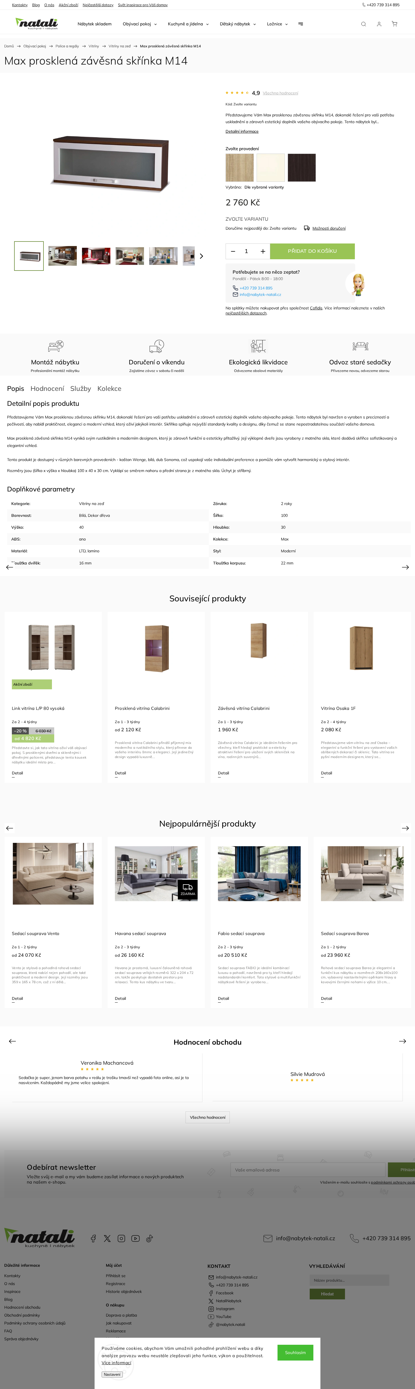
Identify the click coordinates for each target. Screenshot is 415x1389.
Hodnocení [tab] (47, 388)
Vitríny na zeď (91, 503)
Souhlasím (295, 1352)
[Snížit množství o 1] (233, 251)
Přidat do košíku (312, 251)
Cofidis (316, 308)
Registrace (115, 1283)
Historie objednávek (124, 1291)
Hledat (327, 1293)
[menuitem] (95, 24)
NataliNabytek (107, 1238)
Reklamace (116, 1330)
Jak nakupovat (119, 1323)
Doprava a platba (121, 1315)
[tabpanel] (53, 697)
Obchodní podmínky (22, 1315)
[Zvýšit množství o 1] (263, 251)
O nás (49, 5)
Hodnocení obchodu (22, 1307)
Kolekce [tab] (109, 388)
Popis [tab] (15, 388)
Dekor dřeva (99, 515)
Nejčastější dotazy (98, 5)
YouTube (135, 1238)
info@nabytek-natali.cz (260, 294)
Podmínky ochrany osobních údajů (34, 1323)
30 (283, 527)
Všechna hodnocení (280, 93)
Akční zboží (68, 5)
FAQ (8, 1330)
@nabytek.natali (149, 1238)
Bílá (82, 515)
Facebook (93, 1238)
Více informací (116, 1362)
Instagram (121, 1238)
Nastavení (112, 1374)
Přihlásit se (116, 1275)
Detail (17, 773)
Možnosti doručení (329, 228)
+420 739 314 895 (256, 288)
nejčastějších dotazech (246, 313)
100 (284, 515)
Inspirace (12, 1291)
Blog (36, 5)
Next (406, 567)
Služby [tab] (80, 388)
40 (81, 527)
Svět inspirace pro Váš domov (143, 5)
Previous (10, 567)
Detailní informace (242, 131)
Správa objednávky (21, 1338)
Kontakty (20, 5)
